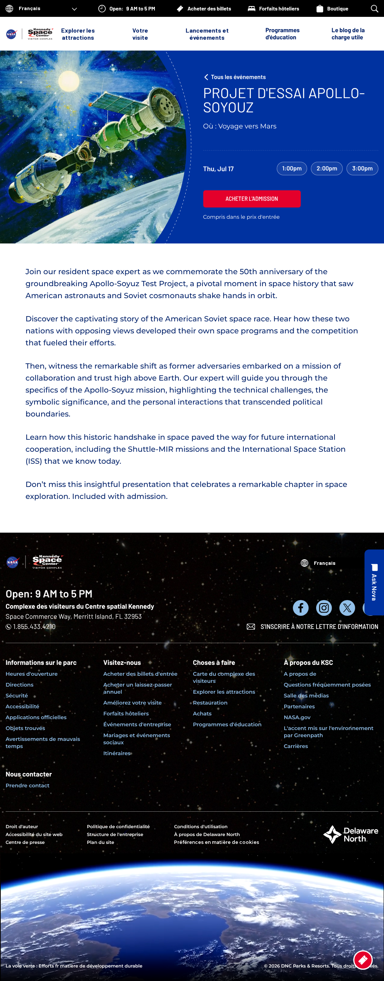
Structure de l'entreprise (115, 835)
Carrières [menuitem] (296, 746)
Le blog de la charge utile (348, 34)
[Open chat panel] (374, 582)
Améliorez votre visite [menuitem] (133, 702)
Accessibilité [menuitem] (22, 706)
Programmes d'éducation (283, 34)
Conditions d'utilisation (201, 827)
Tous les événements (238, 77)
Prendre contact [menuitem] (28, 785)
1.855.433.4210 (34, 626)
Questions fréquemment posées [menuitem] (327, 684)
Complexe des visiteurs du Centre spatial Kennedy (80, 606)
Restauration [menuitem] (210, 702)
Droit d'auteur (22, 827)
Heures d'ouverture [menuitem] (32, 673)
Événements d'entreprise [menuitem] (137, 724)
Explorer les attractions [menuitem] (224, 691)
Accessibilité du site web (34, 835)
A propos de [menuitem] (300, 673)
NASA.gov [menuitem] (297, 717)
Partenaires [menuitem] (299, 706)
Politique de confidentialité (118, 827)
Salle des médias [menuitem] (306, 695)
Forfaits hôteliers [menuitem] (126, 713)
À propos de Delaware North (207, 835)
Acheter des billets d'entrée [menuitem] (141, 673)
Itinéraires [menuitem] (117, 753)
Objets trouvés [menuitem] (25, 728)
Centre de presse (25, 842)
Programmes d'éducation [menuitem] (227, 724)
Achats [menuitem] (202, 713)
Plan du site (100, 842)
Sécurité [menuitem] (17, 695)
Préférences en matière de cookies (216, 842)
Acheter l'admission (252, 198)
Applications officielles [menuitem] (36, 717)
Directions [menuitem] (19, 684)
